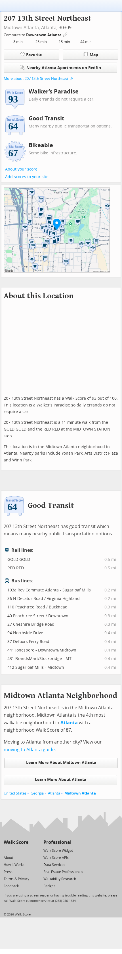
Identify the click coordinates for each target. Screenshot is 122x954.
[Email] (24, 850)
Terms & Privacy (16, 879)
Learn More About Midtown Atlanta (61, 762)
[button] (56, 224)
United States (15, 793)
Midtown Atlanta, (22, 27)
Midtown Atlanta (80, 793)
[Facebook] (15, 850)
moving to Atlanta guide (29, 749)
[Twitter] (7, 850)
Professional (57, 842)
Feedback (11, 886)
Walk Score (16, 842)
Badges (49, 886)
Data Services (54, 865)
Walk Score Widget (58, 851)
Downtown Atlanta (44, 35)
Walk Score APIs (56, 858)
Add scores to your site (27, 176)
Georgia (37, 793)
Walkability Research (59, 879)
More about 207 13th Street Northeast (36, 78)
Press (8, 872)
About (8, 858)
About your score (21, 169)
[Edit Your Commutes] (65, 34)
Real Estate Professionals (63, 872)
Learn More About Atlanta (60, 779)
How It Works (14, 865)
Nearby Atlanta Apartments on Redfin (63, 67)
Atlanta (48, 27)
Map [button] (94, 54)
